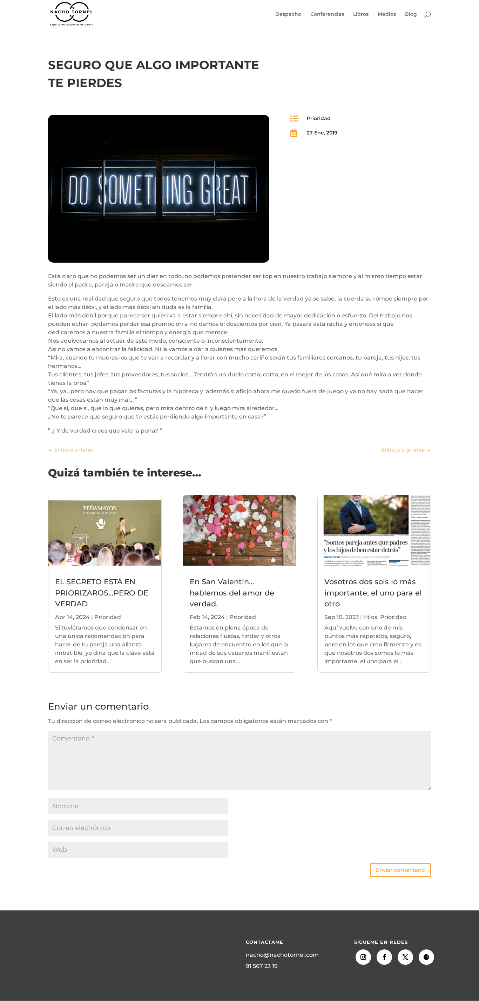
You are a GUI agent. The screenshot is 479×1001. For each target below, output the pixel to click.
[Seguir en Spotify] (426, 957)
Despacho (288, 14)
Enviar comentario (400, 870)
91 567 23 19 (262, 966)
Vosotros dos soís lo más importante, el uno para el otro (373, 592)
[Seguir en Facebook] (384, 957)
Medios (387, 14)
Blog (411, 14)
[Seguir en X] (405, 957)
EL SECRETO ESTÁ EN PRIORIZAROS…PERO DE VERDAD (101, 592)
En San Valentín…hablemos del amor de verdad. (232, 592)
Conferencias (327, 14)
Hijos (370, 617)
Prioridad (319, 118)
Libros (361, 14)
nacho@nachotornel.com (282, 954)
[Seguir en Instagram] (363, 957)
